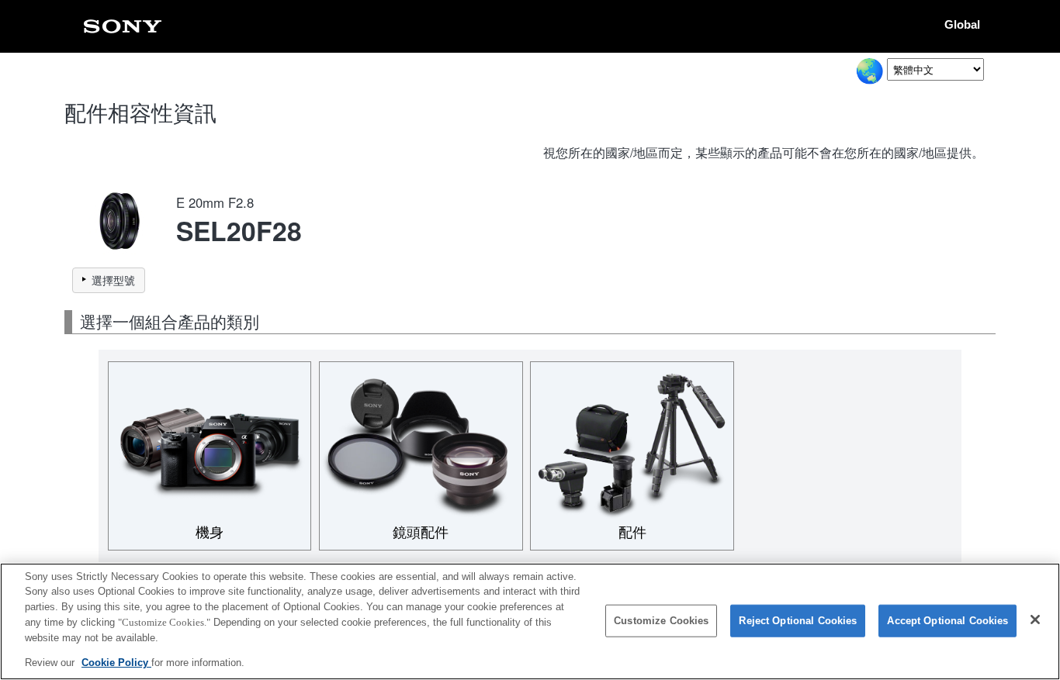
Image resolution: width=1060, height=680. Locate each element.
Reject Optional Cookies (798, 620)
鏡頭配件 (421, 532)
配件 (632, 532)
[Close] (1035, 619)
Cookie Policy (116, 662)
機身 (209, 532)
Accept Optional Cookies (947, 620)
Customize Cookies (661, 620)
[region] (530, 621)
